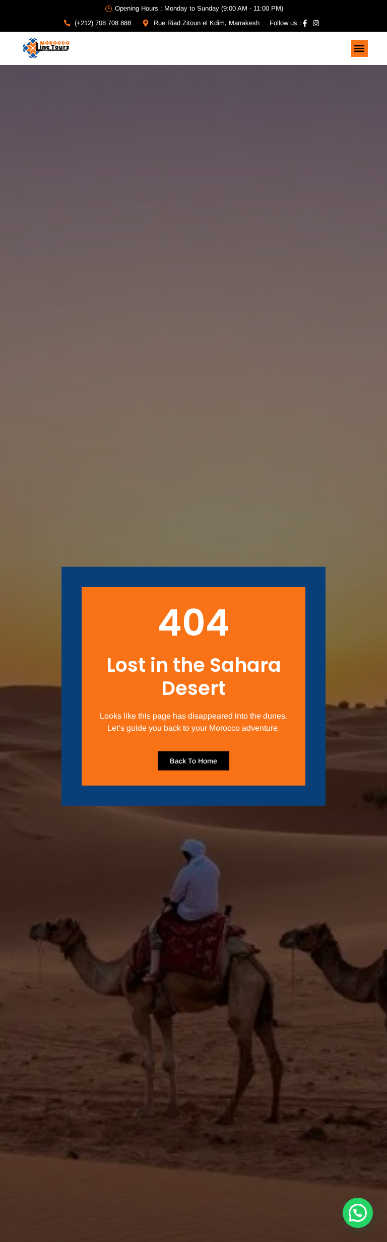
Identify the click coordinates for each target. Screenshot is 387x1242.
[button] (359, 48)
